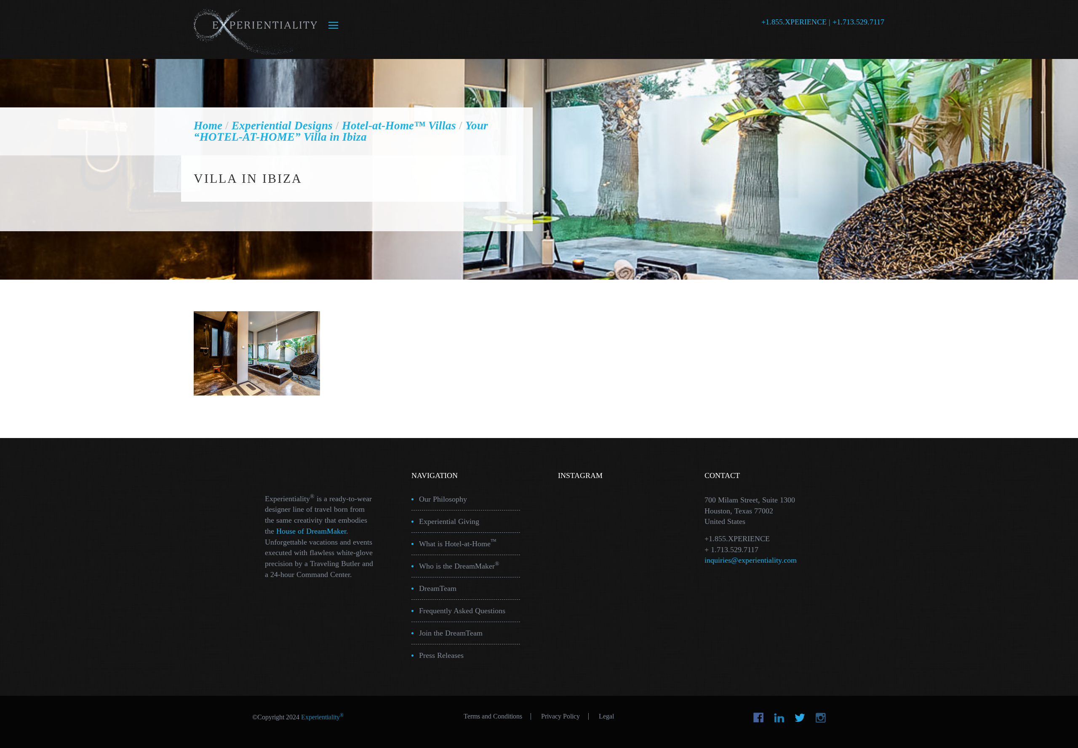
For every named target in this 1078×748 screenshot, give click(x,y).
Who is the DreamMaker (459, 565)
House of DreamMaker (311, 531)
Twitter (800, 718)
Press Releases (441, 655)
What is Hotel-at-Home (457, 543)
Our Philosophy (443, 499)
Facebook (758, 718)
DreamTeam (437, 588)
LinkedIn (779, 718)
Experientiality (256, 29)
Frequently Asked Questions (462, 610)
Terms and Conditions (493, 716)
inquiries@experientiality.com (750, 560)
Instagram (820, 718)
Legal (606, 716)
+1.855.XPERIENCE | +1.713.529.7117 (822, 22)
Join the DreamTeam (451, 633)
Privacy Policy (560, 716)
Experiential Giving (449, 521)
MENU (333, 25)
